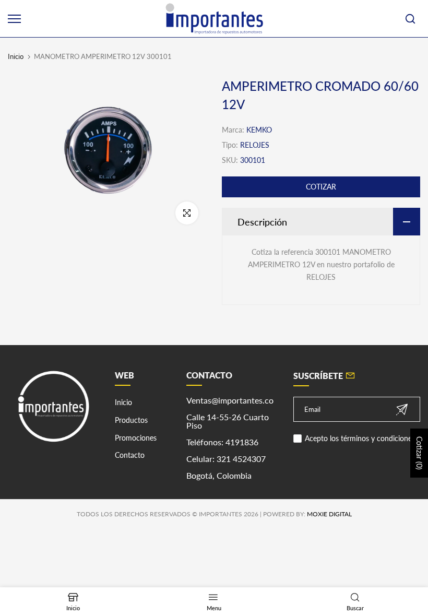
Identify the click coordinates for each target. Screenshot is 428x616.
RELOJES (254, 144)
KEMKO (259, 129)
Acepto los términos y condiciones (360, 438)
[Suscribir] (402, 409)
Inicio (15, 56)
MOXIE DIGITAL (329, 514)
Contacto (130, 455)
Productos (131, 420)
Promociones (136, 437)
